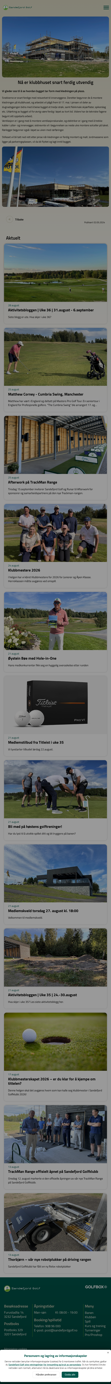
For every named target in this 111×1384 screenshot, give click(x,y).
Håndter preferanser (46, 1374)
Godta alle (70, 1374)
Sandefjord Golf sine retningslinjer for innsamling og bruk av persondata (45, 1364)
